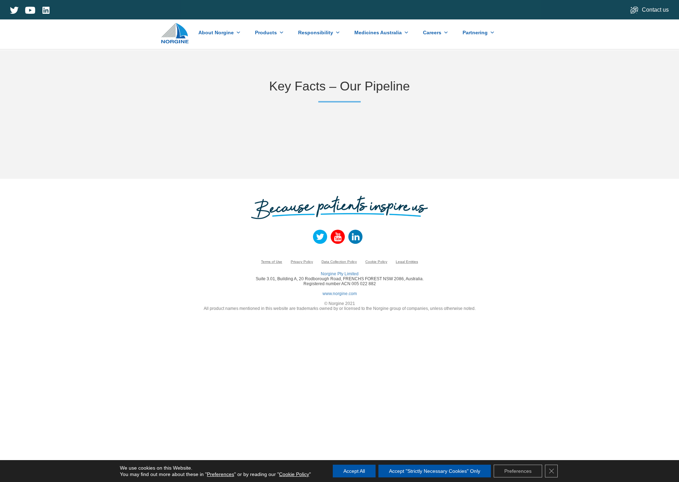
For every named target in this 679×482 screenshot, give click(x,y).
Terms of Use (271, 262)
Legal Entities (407, 262)
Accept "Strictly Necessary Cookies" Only (434, 471)
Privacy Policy (302, 262)
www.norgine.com (340, 293)
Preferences (220, 474)
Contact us (656, 10)
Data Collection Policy (339, 262)
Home (175, 30)
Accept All (354, 471)
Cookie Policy (376, 262)
